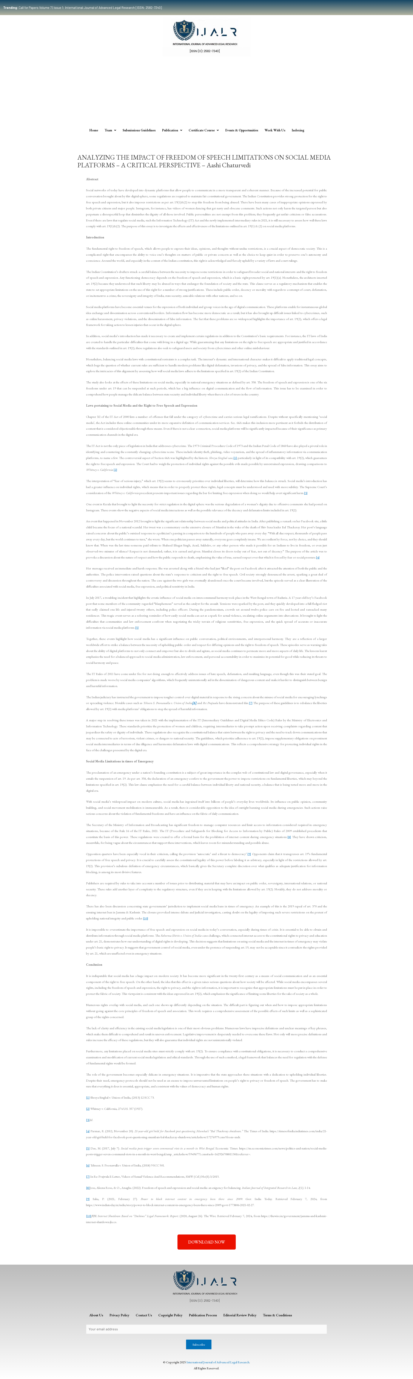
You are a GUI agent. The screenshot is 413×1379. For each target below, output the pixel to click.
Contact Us (144, 1315)
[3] (306, 493)
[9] (249, 854)
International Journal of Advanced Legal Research (217, 1362)
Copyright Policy (170, 1315)
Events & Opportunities (241, 130)
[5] (137, 627)
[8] (289, 837)
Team (108, 130)
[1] (235, 458)
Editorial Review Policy (239, 1315)
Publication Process (203, 1315)
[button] (206, 1242)
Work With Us (275, 130)
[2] (115, 470)
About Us (96, 1315)
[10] (145, 918)
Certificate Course (202, 130)
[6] (88, 1165)
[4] (318, 557)
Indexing (298, 130)
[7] (251, 703)
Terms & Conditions (277, 1315)
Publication (170, 130)
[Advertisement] (206, 93)
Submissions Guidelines (139, 130)
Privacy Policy (119, 1315)
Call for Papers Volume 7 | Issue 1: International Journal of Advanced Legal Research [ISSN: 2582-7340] (82, 7)
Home (93, 130)
